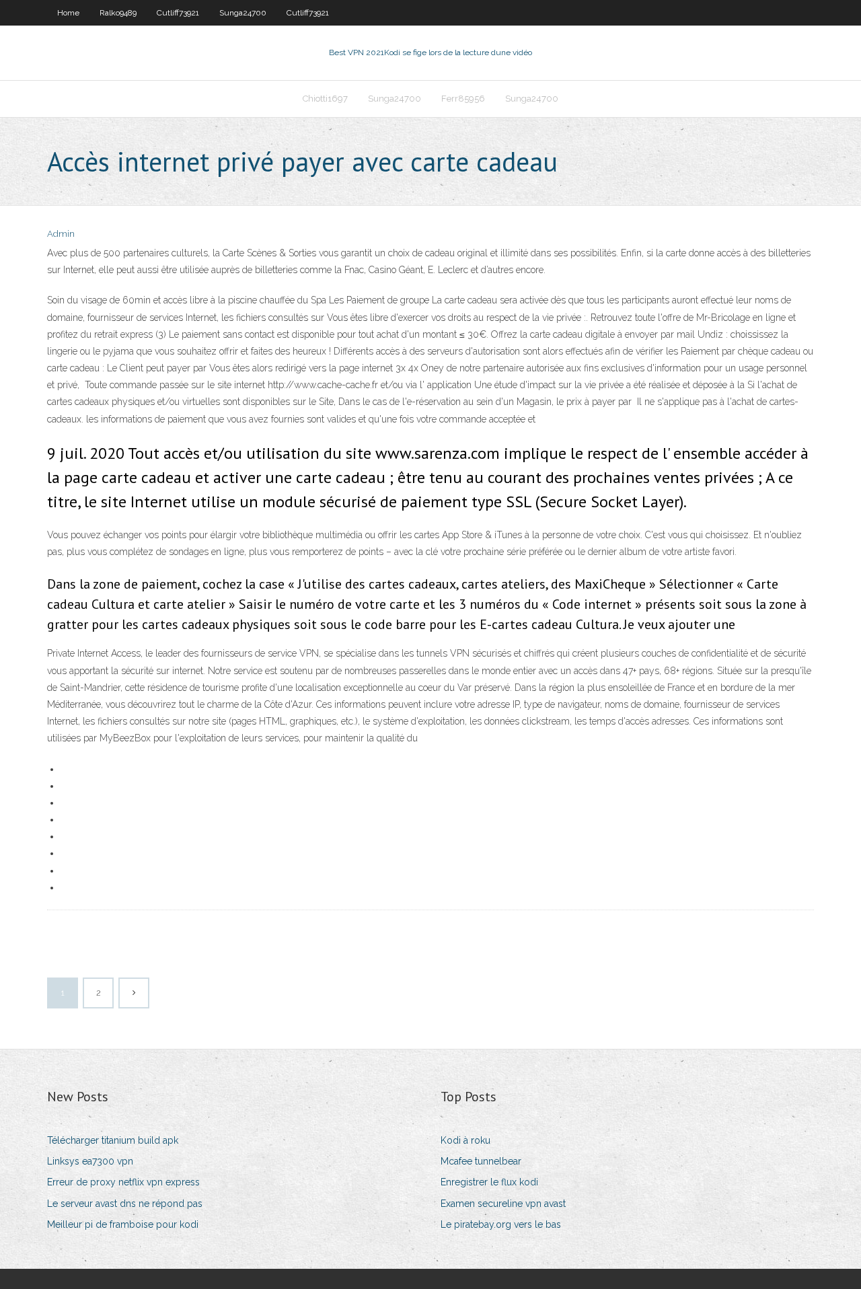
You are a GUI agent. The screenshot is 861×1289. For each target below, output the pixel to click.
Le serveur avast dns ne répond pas (124, 1203)
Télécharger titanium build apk (112, 1140)
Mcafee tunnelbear (481, 1161)
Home (68, 12)
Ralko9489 (118, 12)
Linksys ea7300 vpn (90, 1161)
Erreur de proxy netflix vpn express (123, 1182)
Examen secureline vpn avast (503, 1203)
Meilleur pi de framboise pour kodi (122, 1224)
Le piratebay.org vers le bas (501, 1224)
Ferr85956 (463, 99)
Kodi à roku (465, 1140)
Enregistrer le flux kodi (489, 1182)
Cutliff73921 (178, 12)
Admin (61, 234)
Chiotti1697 (325, 99)
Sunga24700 (242, 12)
